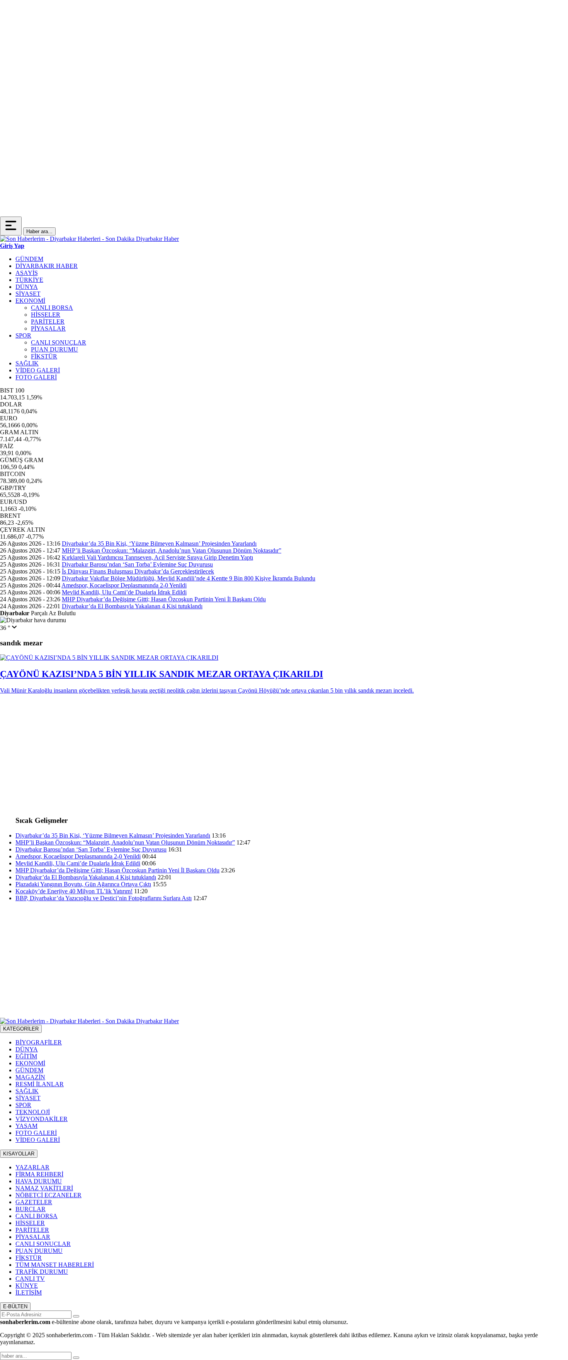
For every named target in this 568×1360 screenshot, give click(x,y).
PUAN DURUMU (54, 349)
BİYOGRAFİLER (38, 1042)
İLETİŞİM (28, 1292)
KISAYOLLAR (18, 1154)
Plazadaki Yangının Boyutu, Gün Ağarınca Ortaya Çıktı (83, 884)
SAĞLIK (27, 363)
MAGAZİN (30, 1077)
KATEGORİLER (21, 1029)
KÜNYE (26, 1285)
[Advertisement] (232, 54)
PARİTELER (48, 321)
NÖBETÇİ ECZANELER (48, 1195)
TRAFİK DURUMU (41, 1271)
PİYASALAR (48, 328)
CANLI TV (30, 1278)
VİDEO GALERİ (37, 370)
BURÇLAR (30, 1209)
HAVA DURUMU (38, 1181)
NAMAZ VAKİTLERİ (44, 1188)
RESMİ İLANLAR (39, 1084)
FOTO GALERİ (36, 377)
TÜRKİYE (29, 279)
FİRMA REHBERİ (39, 1174)
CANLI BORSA (52, 307)
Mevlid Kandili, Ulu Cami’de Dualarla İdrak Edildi (124, 592)
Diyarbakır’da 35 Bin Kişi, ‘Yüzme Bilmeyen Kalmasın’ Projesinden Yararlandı (159, 543)
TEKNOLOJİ (32, 1112)
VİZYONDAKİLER (41, 1119)
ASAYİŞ (26, 273)
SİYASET (28, 293)
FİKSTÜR (44, 356)
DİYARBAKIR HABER (46, 266)
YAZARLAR (32, 1167)
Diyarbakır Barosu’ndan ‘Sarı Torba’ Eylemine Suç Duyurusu (137, 564)
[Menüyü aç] (11, 226)
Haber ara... (39, 231)
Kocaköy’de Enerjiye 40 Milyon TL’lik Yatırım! (74, 891)
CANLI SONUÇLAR (58, 342)
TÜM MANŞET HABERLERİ (54, 1264)
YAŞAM (26, 1126)
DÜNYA (26, 286)
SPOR (23, 335)
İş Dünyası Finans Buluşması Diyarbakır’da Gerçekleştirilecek (138, 571)
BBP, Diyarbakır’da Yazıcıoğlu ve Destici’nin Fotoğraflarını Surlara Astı (103, 898)
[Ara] (76, 1358)
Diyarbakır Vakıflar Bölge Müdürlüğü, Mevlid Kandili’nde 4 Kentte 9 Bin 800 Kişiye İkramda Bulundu (188, 578)
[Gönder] (76, 1316)
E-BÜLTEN (15, 1306)
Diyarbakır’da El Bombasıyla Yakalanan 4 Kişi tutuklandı (132, 606)
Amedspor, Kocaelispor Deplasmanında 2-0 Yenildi (124, 585)
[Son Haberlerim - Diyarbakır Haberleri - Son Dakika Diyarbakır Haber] (89, 238)
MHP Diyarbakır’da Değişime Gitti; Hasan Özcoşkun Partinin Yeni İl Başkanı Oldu (164, 599)
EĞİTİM (26, 1056)
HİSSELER (45, 314)
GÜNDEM (29, 259)
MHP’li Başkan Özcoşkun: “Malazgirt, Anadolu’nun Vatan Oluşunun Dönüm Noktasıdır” (171, 550)
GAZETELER (33, 1202)
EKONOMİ (30, 300)
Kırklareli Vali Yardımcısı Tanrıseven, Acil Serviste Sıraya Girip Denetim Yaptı (157, 557)
